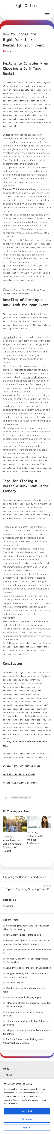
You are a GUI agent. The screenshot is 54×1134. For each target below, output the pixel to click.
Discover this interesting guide (21, 766)
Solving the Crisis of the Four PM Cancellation (28, 967)
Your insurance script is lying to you (23, 997)
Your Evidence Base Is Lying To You (23, 934)
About (9, 1075)
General (7, 51)
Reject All (27, 1127)
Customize (27, 1119)
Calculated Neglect (15, 982)
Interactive (8, 337)
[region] (27, 1106)
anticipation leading (33, 377)
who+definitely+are (21, 797)
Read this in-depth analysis (19, 774)
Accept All (27, 1111)
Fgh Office (27, 5)
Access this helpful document (20, 783)
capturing (20, 373)
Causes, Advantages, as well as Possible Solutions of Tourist (12, 843)
